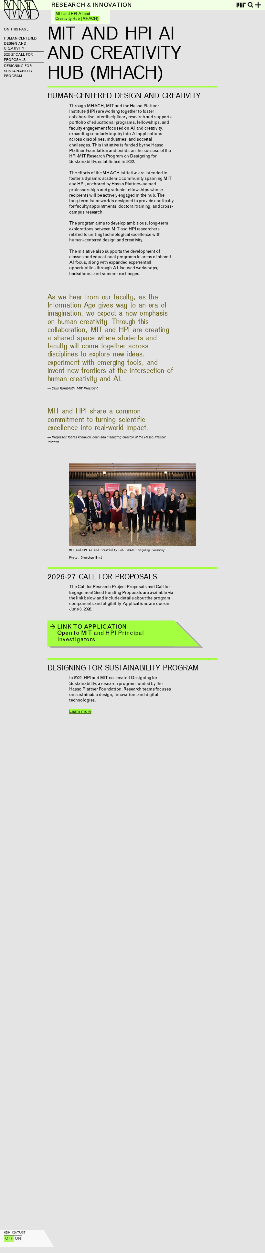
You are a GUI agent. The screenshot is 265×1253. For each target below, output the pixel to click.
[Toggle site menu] (258, 5)
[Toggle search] (250, 5)
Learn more (80, 712)
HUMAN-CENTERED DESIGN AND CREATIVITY (20, 44)
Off (9, 1239)
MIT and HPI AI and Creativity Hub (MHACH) (77, 16)
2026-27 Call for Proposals (18, 57)
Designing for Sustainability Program (18, 71)
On (18, 1239)
